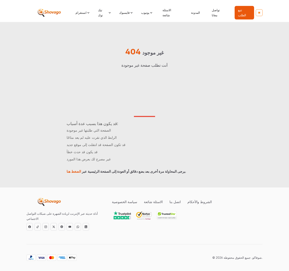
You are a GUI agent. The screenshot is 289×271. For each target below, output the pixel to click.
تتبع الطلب (242, 12)
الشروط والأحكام (199, 202)
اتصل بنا (175, 202)
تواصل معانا (216, 12)
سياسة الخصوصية (124, 202)
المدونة (195, 12)
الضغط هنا (74, 171)
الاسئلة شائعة (166, 12)
